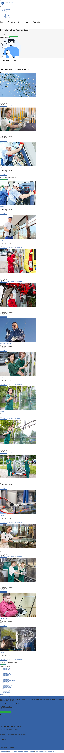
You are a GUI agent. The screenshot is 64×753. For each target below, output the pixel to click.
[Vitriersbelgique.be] (8, 4)
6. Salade (1, 274)
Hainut (5, 12)
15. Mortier (2, 584)
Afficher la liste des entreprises (6, 27)
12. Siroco (2, 480)
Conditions (26, 751)
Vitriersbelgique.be (3, 751)
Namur (5, 16)
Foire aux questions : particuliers (6, 742)
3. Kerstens (2, 167)
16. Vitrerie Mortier (3, 618)
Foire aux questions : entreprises (6, 743)
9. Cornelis (2, 377)
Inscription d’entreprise (4, 732)
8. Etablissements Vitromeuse (5, 343)
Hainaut (1, 718)
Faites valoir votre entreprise (5, 736)
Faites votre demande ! (4, 179)
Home (3, 8)
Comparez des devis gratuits (5, 712)
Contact (1, 744)
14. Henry (2, 549)
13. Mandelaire (3, 515)
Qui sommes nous (7, 9)
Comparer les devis (3, 106)
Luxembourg (6, 15)
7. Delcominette (3, 309)
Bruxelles (6, 11)
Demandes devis (5, 18)
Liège (5, 14)
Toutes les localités (3, 724)
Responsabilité (31, 751)
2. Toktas (1, 133)
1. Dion (1, 98)
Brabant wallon (3, 723)
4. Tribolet (2, 206)
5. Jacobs (1, 240)
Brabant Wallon (7, 17)
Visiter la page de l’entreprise (5, 105)
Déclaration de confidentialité (17, 751)
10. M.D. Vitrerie (3, 411)
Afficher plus (2, 694)
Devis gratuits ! (3, 664)
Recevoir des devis (3, 731)
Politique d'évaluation (52, 751)
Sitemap (9, 751)
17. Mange (2, 652)
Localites (3, 10)
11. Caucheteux (3, 445)
